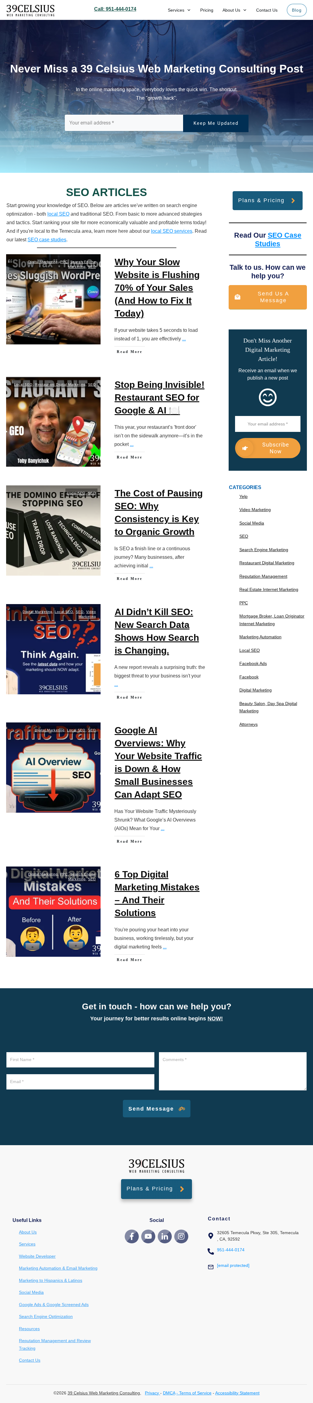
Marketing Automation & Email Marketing (58, 1268)
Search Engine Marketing (263, 549)
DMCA (169, 1392)
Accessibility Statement (237, 1392)
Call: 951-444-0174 (115, 9)
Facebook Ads (253, 663)
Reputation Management (263, 576)
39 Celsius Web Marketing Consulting (104, 1392)
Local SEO (23, 384)
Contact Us (29, 1360)
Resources (29, 1328)
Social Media (251, 523)
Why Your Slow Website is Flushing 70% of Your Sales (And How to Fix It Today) (157, 287)
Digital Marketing (43, 262)
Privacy (152, 1392)
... (184, 338)
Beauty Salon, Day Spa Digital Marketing (268, 707)
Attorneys (248, 724)
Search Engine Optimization (46, 1316)
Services (27, 1244)
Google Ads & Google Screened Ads (54, 1304)
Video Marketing (255, 509)
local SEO (58, 214)
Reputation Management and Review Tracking (55, 1344)
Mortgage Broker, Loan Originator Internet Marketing (271, 620)
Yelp (243, 496)
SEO (92, 267)
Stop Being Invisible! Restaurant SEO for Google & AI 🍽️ (159, 397)
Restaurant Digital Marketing (60, 384)
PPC (64, 262)
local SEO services (171, 231)
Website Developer (37, 1256)
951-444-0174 (231, 1249)
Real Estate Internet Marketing (268, 589)
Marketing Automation (260, 636)
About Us (28, 1232)
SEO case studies (47, 239)
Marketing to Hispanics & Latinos (50, 1280)
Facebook (249, 676)
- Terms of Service (194, 1392)
